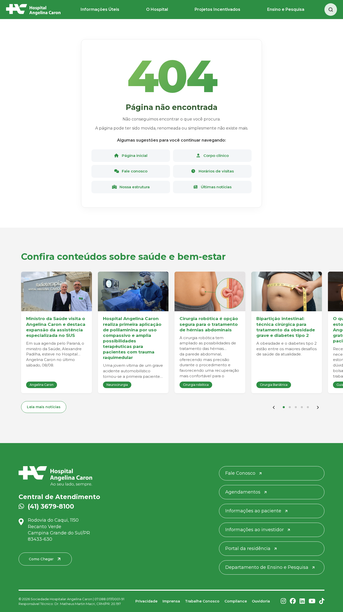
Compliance (235, 601)
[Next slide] (318, 407)
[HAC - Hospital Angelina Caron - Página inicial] (33, 9)
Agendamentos (242, 492)
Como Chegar (41, 559)
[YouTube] (312, 601)
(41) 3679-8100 (51, 506)
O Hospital (157, 9)
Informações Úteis (100, 9)
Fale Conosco (240, 473)
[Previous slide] (274, 407)
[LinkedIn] (302, 601)
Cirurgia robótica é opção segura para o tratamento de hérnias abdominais (209, 324)
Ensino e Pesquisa (285, 9)
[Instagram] (283, 601)
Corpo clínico (215, 155)
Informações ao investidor (254, 529)
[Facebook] (293, 601)
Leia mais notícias (44, 407)
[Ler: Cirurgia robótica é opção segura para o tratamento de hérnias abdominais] (210, 291)
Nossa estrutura (134, 187)
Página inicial (134, 155)
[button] (284, 407)
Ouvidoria (261, 601)
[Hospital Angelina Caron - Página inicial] (68, 476)
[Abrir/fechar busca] (330, 9)
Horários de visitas (216, 171)
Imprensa (171, 601)
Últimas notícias (216, 187)
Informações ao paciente (253, 511)
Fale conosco (134, 171)
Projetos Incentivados (217, 9)
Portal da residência (247, 548)
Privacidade (146, 601)
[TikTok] (321, 601)
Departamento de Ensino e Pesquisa (266, 567)
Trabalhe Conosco (202, 601)
